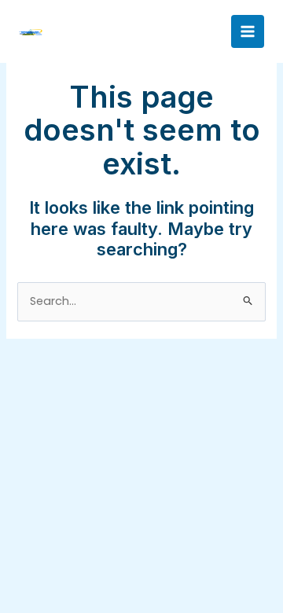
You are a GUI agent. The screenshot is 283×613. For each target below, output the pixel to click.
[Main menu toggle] (247, 31)
